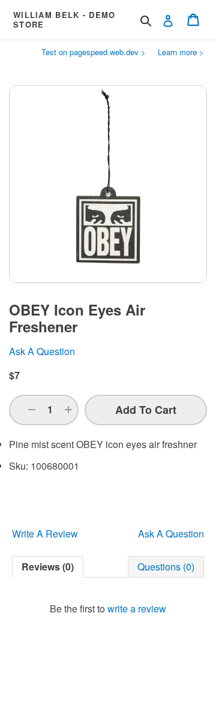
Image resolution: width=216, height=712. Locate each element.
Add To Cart (145, 409)
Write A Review (45, 533)
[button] (31, 409)
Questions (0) (165, 566)
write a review (136, 608)
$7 (14, 375)
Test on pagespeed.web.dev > (93, 52)
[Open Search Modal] (145, 21)
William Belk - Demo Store (64, 19)
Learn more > (181, 52)
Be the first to (108, 608)
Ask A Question (171, 533)
